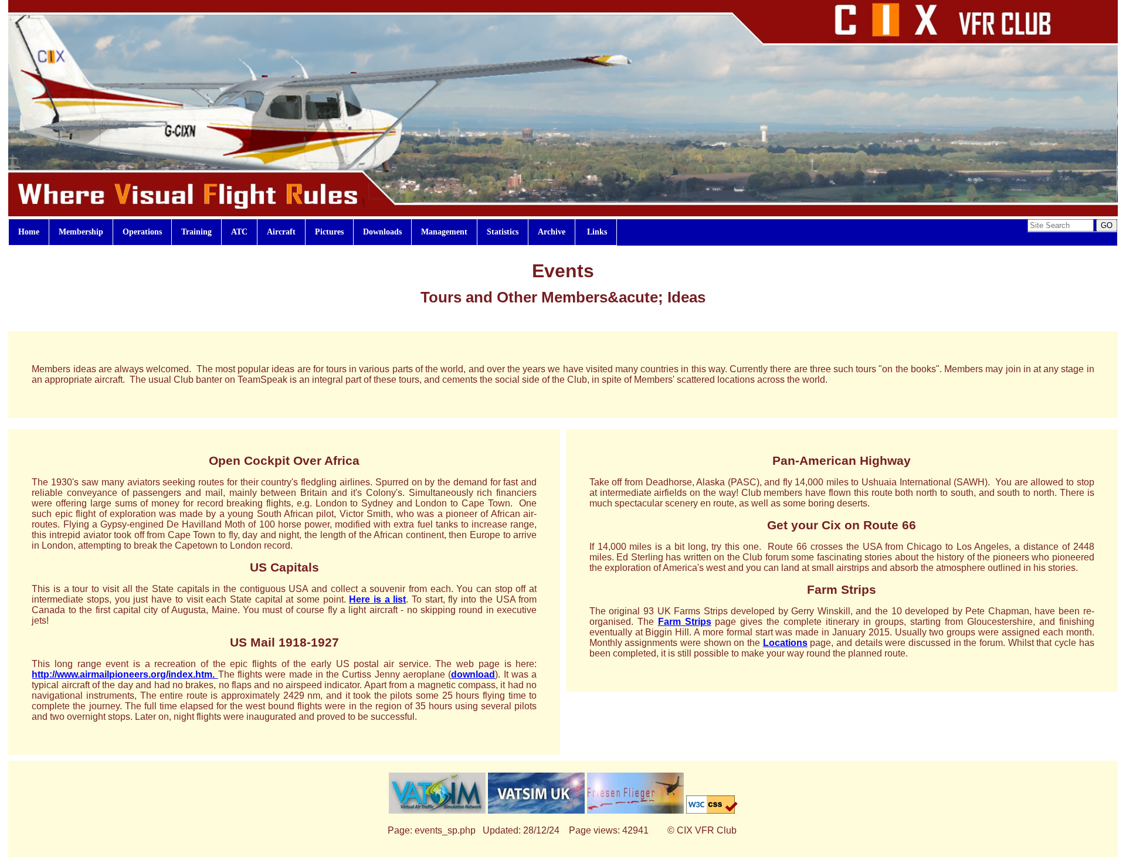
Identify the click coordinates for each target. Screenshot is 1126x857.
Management (444, 231)
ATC (239, 231)
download (473, 674)
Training (196, 231)
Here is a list (377, 599)
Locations (785, 643)
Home (28, 231)
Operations (142, 231)
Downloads (382, 231)
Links (596, 231)
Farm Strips (684, 622)
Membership (81, 231)
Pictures (329, 231)
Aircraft (281, 231)
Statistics (502, 231)
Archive (551, 231)
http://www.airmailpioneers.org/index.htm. (125, 674)
